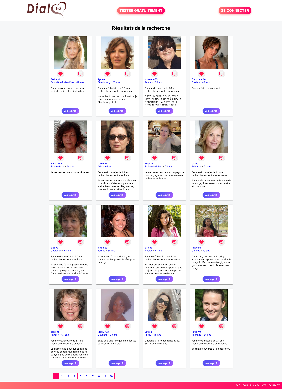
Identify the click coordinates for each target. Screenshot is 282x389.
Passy (148, 334)
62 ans (80, 82)
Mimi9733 (103, 331)
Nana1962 (56, 163)
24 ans (207, 334)
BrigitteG (150, 163)
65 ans (168, 166)
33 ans (113, 334)
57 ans (67, 250)
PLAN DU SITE (258, 385)
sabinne (102, 163)
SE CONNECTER (235, 10)
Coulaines (56, 250)
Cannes (196, 250)
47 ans (206, 82)
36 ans (111, 250)
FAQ (238, 385)
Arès (100, 166)
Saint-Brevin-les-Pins (62, 82)
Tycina (101, 79)
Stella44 (55, 79)
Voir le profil (70, 110)
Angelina (197, 247)
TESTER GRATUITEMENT (140, 10)
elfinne (148, 247)
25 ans (116, 82)
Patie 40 (196, 331)
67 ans (65, 334)
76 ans (158, 82)
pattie (195, 163)
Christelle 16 (199, 79)
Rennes (149, 82)
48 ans (157, 334)
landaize (102, 247)
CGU (245, 385)
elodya (54, 247)
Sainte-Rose (57, 166)
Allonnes (196, 334)
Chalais (196, 82)
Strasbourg (104, 82)
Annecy (55, 334)
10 (111, 376)
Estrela (148, 331)
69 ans (109, 166)
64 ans (70, 166)
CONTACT (274, 385)
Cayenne (102, 334)
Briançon (196, 166)
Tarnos (101, 250)
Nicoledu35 (151, 79)
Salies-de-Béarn (153, 166)
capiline (55, 331)
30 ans (206, 250)
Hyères (148, 250)
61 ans (207, 166)
